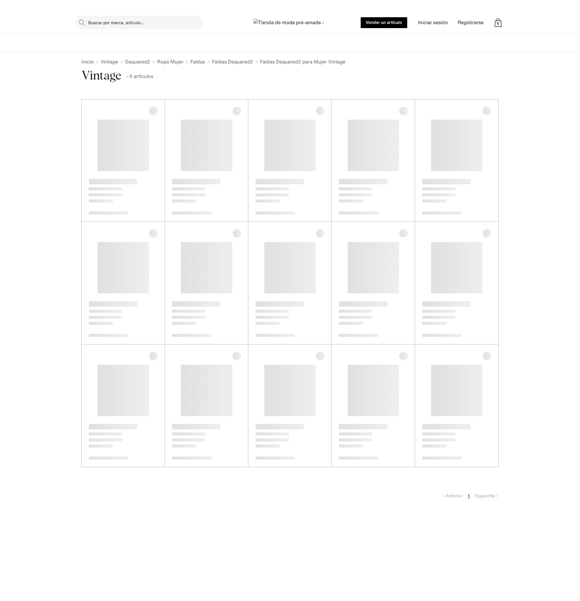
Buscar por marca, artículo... (116, 22)
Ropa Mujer (170, 61)
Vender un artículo (384, 22)
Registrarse (471, 22)
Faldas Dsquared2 (232, 61)
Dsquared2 (137, 61)
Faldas (197, 61)
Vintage (109, 61)
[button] (498, 22)
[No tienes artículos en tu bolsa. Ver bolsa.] (498, 22)
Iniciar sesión (433, 22)
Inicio (88, 61)
